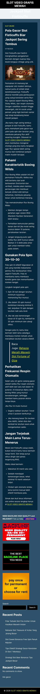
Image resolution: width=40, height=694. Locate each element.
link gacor (7, 677)
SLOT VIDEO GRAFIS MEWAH (17, 140)
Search (6, 604)
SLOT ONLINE (9, 26)
